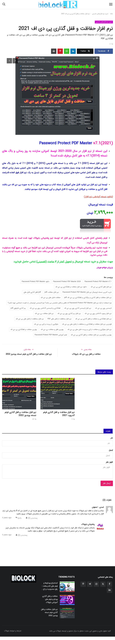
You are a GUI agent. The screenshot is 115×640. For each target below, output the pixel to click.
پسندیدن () (32, 518)
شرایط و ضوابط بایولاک (12, 630)
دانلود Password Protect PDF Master (35, 281)
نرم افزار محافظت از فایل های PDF (59, 318)
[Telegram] (89, 584)
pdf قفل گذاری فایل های (32, 292)
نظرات (108, 431)
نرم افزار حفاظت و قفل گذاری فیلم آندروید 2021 (58, 414)
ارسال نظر (107, 483)
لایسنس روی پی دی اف (103, 308)
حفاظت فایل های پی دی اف (50, 297)
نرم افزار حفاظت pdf (52, 292)
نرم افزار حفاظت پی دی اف (44, 313)
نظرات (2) (107, 500)
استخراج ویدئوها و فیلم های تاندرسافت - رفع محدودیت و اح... (50, 586)
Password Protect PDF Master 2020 (67, 281)
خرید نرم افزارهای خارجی (100, 14)
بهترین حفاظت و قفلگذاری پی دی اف (23, 329)
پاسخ (19, 518)
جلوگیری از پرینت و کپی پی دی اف (46, 324)
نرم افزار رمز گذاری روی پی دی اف (69, 313)
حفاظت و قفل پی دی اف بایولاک (86, 354)
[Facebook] (109, 584)
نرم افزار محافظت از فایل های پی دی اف (30, 318)
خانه (111, 14)
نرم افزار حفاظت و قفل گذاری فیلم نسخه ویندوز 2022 (29, 354)
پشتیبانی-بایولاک (88, 524)
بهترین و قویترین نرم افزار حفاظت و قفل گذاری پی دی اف (91, 334)
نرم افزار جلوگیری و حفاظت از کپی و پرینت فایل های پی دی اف (89, 329)
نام (112, 438)
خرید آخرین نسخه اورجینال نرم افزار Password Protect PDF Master (87, 292)
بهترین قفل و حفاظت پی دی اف (52, 329)
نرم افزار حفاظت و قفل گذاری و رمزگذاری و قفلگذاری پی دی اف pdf (87, 297)
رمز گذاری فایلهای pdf (18, 308)
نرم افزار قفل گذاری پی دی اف (101, 286)
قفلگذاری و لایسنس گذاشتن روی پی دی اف (45, 308)
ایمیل (111, 450)
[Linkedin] (109, 590)
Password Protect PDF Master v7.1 (98, 281)
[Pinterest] (83, 584)
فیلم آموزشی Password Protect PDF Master (51, 334)
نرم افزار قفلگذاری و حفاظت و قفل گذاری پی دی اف (93, 318)
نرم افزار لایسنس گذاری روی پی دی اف (77, 308)
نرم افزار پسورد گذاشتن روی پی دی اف (98, 313)
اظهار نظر (109, 462)
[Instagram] (96, 584)
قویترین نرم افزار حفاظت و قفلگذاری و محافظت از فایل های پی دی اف (86, 324)
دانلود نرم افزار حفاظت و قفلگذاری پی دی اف (71, 286)
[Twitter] (103, 584)
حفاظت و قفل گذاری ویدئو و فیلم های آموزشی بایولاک (50, 599)
